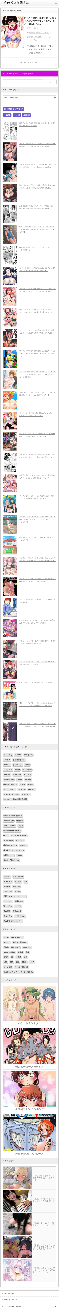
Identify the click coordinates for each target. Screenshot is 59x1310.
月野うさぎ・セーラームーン (14, 896)
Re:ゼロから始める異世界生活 (15, 799)
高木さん (31, 789)
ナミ (25, 882)
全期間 (26, 115)
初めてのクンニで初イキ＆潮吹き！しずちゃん (35, 682)
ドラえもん (25, 794)
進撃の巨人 (17, 775)
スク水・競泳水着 (21, 967)
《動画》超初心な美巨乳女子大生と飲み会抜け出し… (44, 1201)
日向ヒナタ (7, 916)
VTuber (19, 779)
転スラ (6, 835)
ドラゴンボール (19, 760)
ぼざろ (22, 784)
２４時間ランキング (13, 109)
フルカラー (26, 947)
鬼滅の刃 (6, 775)
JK (12, 957)
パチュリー (7, 891)
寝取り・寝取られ (20, 942)
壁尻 (11, 962)
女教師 (18, 957)
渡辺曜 (17, 891)
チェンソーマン (9, 789)
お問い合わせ (9, 1294)
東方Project (27, 770)
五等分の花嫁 (8, 779)
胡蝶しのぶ (19, 901)
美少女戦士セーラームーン (13, 850)
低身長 (6, 957)
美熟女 (24, 962)
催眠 (17, 962)
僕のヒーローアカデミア (12, 816)
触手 (25, 957)
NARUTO (21, 789)
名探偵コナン (8, 855)
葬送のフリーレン (10, 784)
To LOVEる (7, 755)
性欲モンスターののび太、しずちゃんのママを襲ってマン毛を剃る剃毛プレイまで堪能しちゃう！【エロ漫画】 (37, 229)
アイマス (18, 755)
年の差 (6, 937)
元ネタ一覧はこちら (11, 860)
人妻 (5, 962)
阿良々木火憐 (35, 37)
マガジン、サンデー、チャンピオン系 (18, 972)
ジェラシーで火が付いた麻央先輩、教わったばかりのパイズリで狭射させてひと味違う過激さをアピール (37, 560)
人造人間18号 (18, 877)
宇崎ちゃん (28, 755)
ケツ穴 (31, 962)
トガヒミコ (7, 882)
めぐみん (18, 882)
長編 (27, 952)
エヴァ (17, 770)
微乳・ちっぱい (17, 937)
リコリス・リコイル (11, 794)
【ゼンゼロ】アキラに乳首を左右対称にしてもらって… (44, 1178)
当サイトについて (10, 1300)
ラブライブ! (17, 765)
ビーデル (18, 906)
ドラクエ (6, 760)
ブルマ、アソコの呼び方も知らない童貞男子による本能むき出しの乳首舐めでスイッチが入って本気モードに (37, 353)
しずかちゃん (20, 916)
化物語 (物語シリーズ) (39, 32)
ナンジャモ (7, 901)
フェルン (6, 877)
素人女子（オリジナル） (12, 921)
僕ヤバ (30, 784)
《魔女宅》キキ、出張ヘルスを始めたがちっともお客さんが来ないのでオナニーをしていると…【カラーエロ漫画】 (37, 519)
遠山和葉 (6, 886)
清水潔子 (6, 911)
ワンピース (7, 770)
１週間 (7, 115)
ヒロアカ (27, 775)
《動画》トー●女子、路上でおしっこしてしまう (44, 1224)
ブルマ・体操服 (9, 952)
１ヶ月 (17, 115)
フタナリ (6, 942)
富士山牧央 (7, 906)
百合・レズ (15, 947)
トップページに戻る (30, 62)
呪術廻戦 (28, 779)
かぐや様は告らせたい (12, 831)
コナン (27, 765)
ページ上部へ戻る (55, 1306)
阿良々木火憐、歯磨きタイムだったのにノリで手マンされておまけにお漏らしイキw (40, 20)
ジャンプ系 (7, 967)
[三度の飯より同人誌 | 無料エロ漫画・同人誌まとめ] (16, 5)
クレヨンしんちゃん (19, 835)
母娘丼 (6, 947)
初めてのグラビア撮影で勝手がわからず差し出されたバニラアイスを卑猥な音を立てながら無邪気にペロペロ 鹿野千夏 (37, 374)
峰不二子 (16, 886)
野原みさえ (17, 911)
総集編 (20, 952)
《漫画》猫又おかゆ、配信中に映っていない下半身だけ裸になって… (44, 1270)
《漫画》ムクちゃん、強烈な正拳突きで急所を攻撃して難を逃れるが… (44, 1247)
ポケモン (6, 765)
